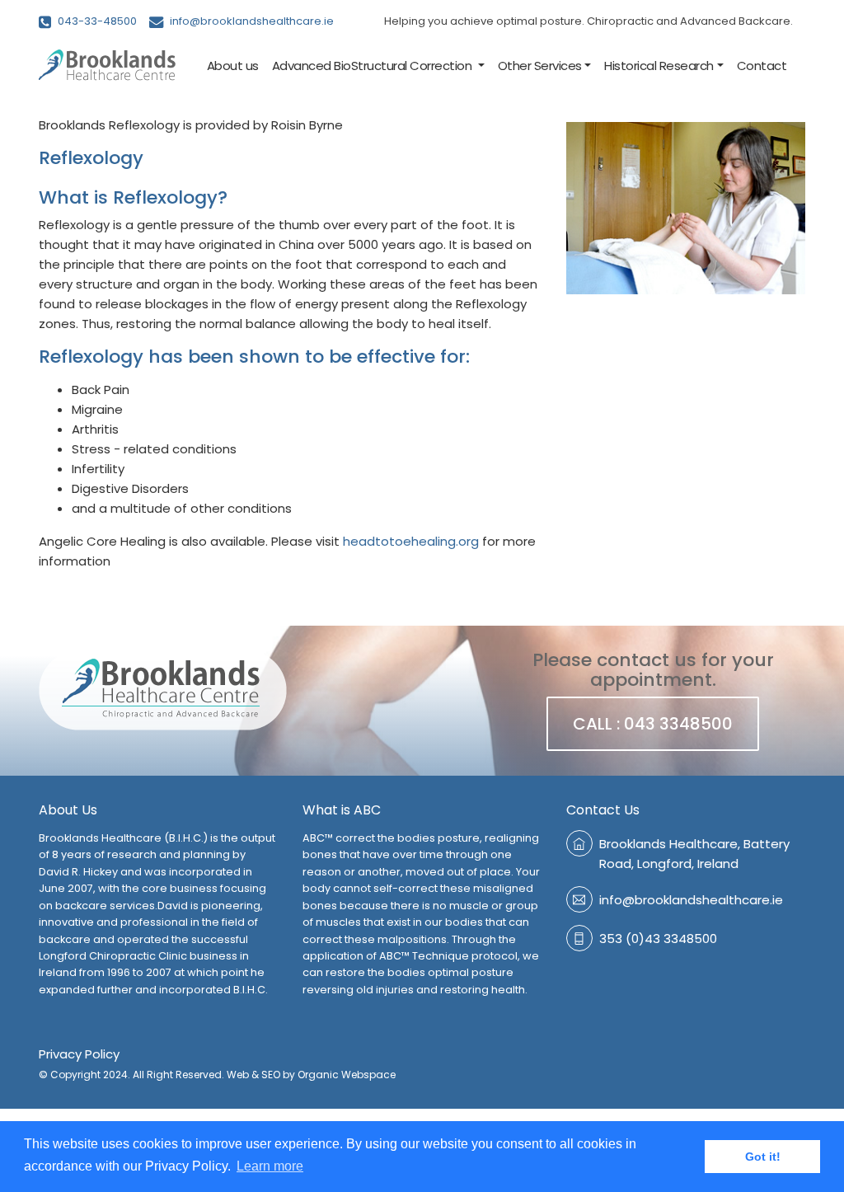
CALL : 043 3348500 (653, 723)
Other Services (540, 65)
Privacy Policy (79, 1054)
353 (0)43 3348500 (658, 938)
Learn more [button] (270, 1166)
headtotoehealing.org (411, 541)
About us (233, 65)
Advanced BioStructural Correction (373, 65)
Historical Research (659, 65)
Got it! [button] (763, 1156)
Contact (762, 65)
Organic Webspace (347, 1075)
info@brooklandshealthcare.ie (250, 21)
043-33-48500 (96, 21)
